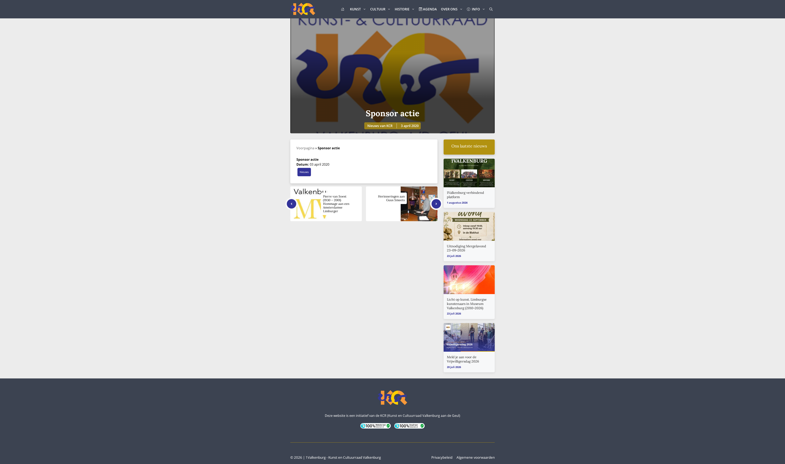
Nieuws (304, 172)
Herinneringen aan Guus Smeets (391, 198)
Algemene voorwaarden (475, 457)
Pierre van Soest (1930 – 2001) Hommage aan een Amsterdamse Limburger (336, 203)
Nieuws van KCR (379, 126)
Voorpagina (305, 148)
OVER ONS (449, 9)
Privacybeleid (441, 457)
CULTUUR (377, 9)
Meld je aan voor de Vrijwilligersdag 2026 (463, 359)
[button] (491, 9)
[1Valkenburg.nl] (303, 9)
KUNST (355, 9)
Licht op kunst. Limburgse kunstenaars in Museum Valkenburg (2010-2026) (467, 303)
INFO (475, 9)
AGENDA (429, 9)
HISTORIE (402, 9)
